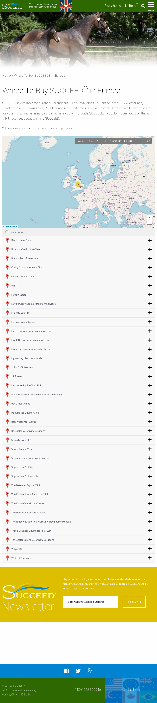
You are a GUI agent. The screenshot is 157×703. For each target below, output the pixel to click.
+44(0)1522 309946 (87, 689)
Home (6, 75)
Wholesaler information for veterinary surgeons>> (37, 128)
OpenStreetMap (11, 227)
